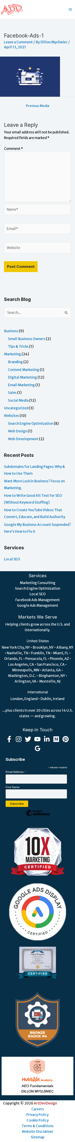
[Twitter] (28, 739)
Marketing (12, 354)
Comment (13, 148)
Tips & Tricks (18, 346)
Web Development (23, 439)
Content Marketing (23, 370)
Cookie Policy (38, 1120)
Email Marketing (21, 385)
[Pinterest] (65, 739)
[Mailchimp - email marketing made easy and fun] (38, 816)
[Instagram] (18, 739)
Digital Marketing (22, 377)
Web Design (17, 431)
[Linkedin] (46, 739)
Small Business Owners (26, 339)
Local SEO (12, 559)
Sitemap (37, 1137)
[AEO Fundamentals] (38, 1076)
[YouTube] (37, 739)
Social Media (18, 400)
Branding (15, 362)
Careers (37, 1109)
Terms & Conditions (38, 1126)
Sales (12, 392)
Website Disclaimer (37, 1131)
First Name (13, 787)
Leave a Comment (18, 42)
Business (11, 331)
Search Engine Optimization (30, 423)
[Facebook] (9, 739)
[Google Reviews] (37, 748)
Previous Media (37, 106)
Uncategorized (16, 408)
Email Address (16, 772)
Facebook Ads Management (37, 600)
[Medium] (56, 739)
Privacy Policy (37, 1115)
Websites (11, 416)
